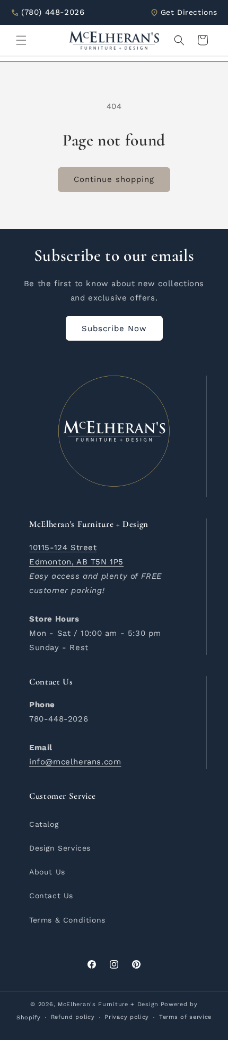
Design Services (60, 848)
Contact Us (51, 895)
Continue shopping (114, 179)
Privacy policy (126, 1017)
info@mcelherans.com (75, 762)
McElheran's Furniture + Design (108, 1004)
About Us (47, 872)
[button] (21, 40)
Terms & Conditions (67, 920)
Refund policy (73, 1017)
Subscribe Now (114, 328)
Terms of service (185, 1017)
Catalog (43, 824)
